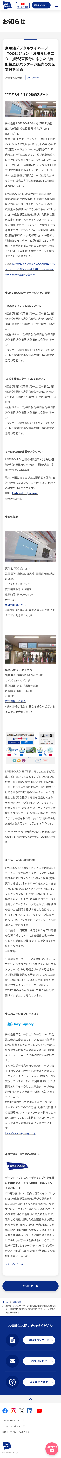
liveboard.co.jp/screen (25, 493)
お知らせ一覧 (30, 1286)
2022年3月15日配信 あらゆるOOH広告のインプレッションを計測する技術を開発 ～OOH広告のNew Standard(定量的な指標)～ (30, 269)
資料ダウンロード (41, 5)
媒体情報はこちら (15, 605)
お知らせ (17, 1301)
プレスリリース (14, 1264)
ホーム (5, 1301)
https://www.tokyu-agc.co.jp (20, 1133)
